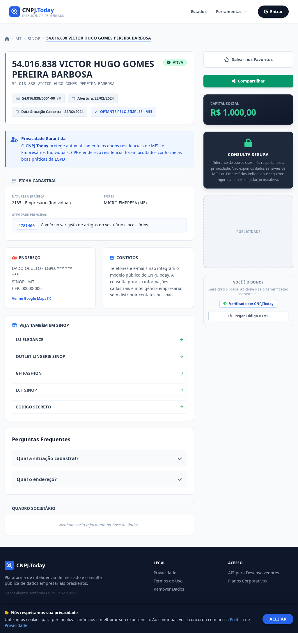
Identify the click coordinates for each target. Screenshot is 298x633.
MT (18, 38)
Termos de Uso (168, 581)
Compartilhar (251, 81)
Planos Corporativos (247, 581)
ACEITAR (277, 619)
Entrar (276, 11)
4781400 (26, 225)
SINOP (34, 38)
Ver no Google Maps (29, 298)
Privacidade (165, 572)
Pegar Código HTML (251, 315)
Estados (199, 11)
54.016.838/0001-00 (38, 98)
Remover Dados (169, 589)
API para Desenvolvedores (253, 572)
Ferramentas (229, 11)
